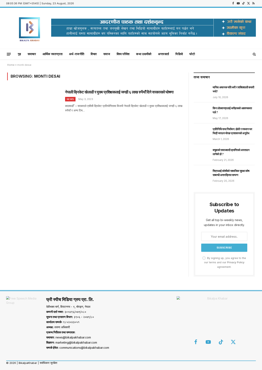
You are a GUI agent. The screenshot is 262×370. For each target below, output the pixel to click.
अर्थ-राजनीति (76, 54)
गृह (19, 54)
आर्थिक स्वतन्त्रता (52, 54)
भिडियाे (179, 54)
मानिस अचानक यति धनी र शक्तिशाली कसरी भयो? (233, 89)
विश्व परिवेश (123, 54)
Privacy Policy (235, 262)
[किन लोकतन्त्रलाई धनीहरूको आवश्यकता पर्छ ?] (201, 113)
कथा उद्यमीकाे (143, 54)
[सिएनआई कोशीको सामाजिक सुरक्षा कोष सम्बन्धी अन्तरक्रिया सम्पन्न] (201, 175)
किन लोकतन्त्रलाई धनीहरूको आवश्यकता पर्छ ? (232, 110)
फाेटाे (192, 54)
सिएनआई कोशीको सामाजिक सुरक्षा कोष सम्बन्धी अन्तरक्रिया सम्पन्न (231, 173)
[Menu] (9, 54)
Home (11, 64)
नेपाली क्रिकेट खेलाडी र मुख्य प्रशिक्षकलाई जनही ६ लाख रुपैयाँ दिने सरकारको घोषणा (119, 92)
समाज (106, 54)
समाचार (32, 54)
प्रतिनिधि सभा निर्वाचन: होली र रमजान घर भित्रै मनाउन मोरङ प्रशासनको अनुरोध (232, 131)
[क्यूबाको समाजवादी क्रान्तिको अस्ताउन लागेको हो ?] (201, 154)
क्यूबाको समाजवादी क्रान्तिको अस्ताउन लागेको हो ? (231, 152)
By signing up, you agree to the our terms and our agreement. (225, 262)
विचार (94, 54)
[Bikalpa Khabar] (29, 28)
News (70, 99)
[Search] (254, 54)
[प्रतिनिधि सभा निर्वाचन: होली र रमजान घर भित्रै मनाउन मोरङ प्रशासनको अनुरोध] (201, 134)
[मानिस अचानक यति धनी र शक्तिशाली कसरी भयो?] (201, 92)
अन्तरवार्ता (163, 54)
